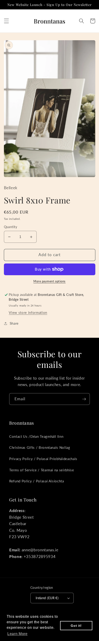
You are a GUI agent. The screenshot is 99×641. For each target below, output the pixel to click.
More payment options (49, 281)
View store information (28, 312)
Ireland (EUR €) (47, 598)
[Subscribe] (84, 399)
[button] (6, 20)
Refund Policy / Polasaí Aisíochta (36, 481)
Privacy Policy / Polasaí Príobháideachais (43, 459)
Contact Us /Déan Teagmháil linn (36, 436)
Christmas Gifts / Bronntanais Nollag (39, 447)
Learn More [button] (17, 634)
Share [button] (14, 323)
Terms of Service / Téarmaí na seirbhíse (41, 470)
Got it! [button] (76, 625)
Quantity (10, 227)
